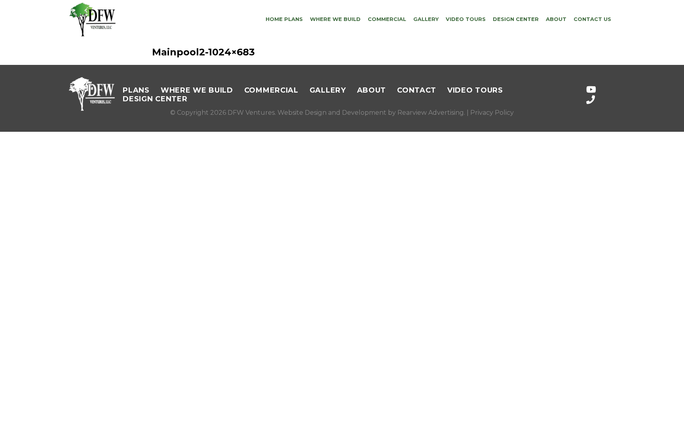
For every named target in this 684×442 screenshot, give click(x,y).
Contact (416, 90)
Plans (136, 90)
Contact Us (592, 19)
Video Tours (466, 19)
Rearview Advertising (430, 112)
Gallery (426, 19)
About (556, 19)
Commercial (387, 19)
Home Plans (284, 19)
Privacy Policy (492, 112)
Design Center (516, 19)
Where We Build (335, 19)
